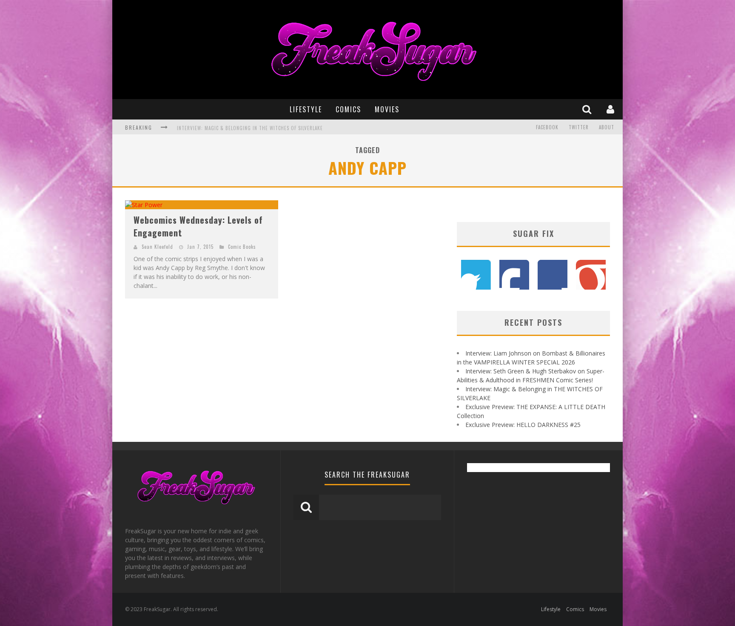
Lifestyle (306, 109)
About (606, 127)
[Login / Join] (611, 109)
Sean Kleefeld (157, 246)
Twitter (579, 127)
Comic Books (242, 246)
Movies (387, 109)
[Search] (588, 109)
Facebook (547, 127)
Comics (348, 109)
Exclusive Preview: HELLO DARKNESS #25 (523, 425)
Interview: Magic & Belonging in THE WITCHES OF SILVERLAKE (250, 128)
